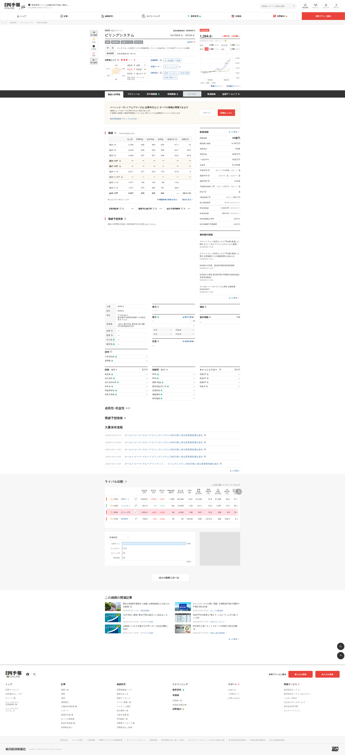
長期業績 (171, 93)
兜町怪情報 (144, 610)
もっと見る (233, 132)
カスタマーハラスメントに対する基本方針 (206, 740)
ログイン (336, 7)
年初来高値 (204, 30)
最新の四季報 (114, 94)
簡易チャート (216, 86)
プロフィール (133, 93)
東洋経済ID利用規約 (237, 740)
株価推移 (211, 93)
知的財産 (153, 740)
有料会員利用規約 (257, 740)
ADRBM (124, 519)
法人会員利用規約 (277, 740)
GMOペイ (125, 499)
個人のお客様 (300, 674)
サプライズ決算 (146, 621)
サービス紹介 (77, 740)
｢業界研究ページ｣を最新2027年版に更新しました (51, 5)
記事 (66, 16)
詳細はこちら (226, 112)
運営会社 (64, 740)
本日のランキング (217, 621)
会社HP (190, 42)
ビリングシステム (27, 22)
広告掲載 (91, 740)
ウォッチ (326, 7)
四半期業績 (152, 93)
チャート (316, 7)
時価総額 (114, 537)
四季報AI (281, 16)
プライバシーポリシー (136, 740)
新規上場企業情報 (217, 633)
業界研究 (195, 16)
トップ (23, 16)
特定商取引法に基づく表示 (172, 740)
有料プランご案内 (323, 16)
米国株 (238, 16)
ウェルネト (126, 505)
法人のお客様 (327, 674)
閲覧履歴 (305, 7)
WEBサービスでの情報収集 (111, 740)
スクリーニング (153, 16)
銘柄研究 (109, 16)
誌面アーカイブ (229, 93)
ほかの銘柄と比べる (169, 577)
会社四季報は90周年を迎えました (40, 7)
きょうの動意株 (216, 610)
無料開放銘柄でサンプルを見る (123, 119)
